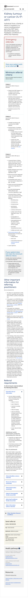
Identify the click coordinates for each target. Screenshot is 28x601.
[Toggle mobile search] (20, 9)
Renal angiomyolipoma (13, 232)
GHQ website (19, 357)
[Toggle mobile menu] (23, 9)
